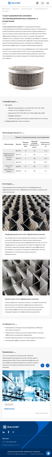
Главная (7, 9)
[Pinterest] (13, 432)
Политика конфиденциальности (17, 454)
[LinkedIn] (3, 432)
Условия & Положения (36, 454)
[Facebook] (8, 432)
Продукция (15, 9)
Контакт (5, 438)
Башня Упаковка (26, 9)
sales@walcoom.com (13, 445)
